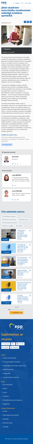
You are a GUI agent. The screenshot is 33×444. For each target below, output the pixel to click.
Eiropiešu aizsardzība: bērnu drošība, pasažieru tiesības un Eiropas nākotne (23, 298)
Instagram (15, 347)
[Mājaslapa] (4, 3)
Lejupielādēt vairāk (17, 312)
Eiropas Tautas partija (9, 358)
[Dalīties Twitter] (28, 22)
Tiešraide (5, 427)
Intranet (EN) (7, 373)
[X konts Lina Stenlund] (17, 199)
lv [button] (22, 3)
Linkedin (6, 347)
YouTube (21, 344)
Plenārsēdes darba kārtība (11, 415)
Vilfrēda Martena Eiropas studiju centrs (14, 366)
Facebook (6, 344)
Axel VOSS (15, 157)
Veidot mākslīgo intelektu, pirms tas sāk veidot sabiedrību (23, 273)
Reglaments (6, 404)
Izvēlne (17, 3)
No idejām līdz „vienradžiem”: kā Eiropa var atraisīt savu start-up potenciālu (22, 248)
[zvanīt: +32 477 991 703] (15, 185)
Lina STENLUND (17, 191)
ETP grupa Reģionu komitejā (11, 362)
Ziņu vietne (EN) (7, 384)
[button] (30, 51)
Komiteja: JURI (7, 144)
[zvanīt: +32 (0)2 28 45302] (15, 163)
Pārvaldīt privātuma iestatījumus (12, 400)
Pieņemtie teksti (7, 423)
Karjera (5, 388)
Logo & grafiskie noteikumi (11, 377)
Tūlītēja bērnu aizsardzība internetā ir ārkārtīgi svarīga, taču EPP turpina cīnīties (22, 234)
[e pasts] (12, 163)
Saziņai (5, 392)
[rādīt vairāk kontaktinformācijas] (20, 163)
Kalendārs (6, 419)
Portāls (5, 411)
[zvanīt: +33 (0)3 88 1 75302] (17, 163)
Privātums (6, 396)
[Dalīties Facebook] (25, 22)
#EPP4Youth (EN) (8, 369)
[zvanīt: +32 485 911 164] (15, 199)
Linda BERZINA (16, 175)
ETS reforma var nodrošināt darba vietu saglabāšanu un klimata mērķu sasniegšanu (22, 260)
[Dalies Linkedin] (31, 22)
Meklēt (29, 3)
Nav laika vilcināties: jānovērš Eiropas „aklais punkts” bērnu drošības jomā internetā (23, 285)
